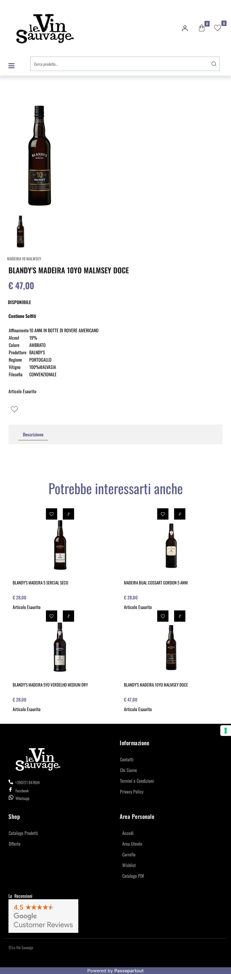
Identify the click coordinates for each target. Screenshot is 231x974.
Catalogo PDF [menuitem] (133, 875)
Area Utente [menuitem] (132, 843)
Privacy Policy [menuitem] (131, 791)
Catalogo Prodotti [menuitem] (23, 833)
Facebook (22, 790)
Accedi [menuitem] (128, 833)
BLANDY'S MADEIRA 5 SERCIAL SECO (40, 582)
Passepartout (129, 970)
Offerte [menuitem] (15, 843)
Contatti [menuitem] (127, 759)
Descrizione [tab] (33, 434)
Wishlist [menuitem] (129, 865)
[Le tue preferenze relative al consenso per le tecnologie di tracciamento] (225, 730)
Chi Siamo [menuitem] (128, 770)
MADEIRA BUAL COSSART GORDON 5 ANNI (156, 582)
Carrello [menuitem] (129, 854)
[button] (214, 63)
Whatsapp (22, 798)
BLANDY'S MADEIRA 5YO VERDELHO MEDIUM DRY (50, 684)
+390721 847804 (27, 782)
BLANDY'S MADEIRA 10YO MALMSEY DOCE (156, 684)
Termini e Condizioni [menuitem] (137, 780)
